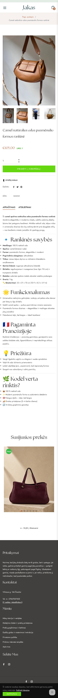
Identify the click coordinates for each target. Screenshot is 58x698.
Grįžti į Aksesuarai (30, 528)
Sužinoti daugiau (23, 690)
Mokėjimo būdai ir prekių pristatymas (18, 623)
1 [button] (21, 511)
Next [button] (53, 115)
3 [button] (27, 511)
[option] (29, 492)
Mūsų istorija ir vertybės (12, 618)
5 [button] (33, 511)
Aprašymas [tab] (9, 207)
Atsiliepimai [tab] (25, 207)
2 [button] (24, 511)
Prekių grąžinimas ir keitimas (14, 627)
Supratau (12, 694)
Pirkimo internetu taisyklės (13, 642)
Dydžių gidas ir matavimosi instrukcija (18, 632)
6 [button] (36, 511)
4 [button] (30, 511)
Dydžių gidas (11, 180)
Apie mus (6, 646)
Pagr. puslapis (28, 16)
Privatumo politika (10, 637)
